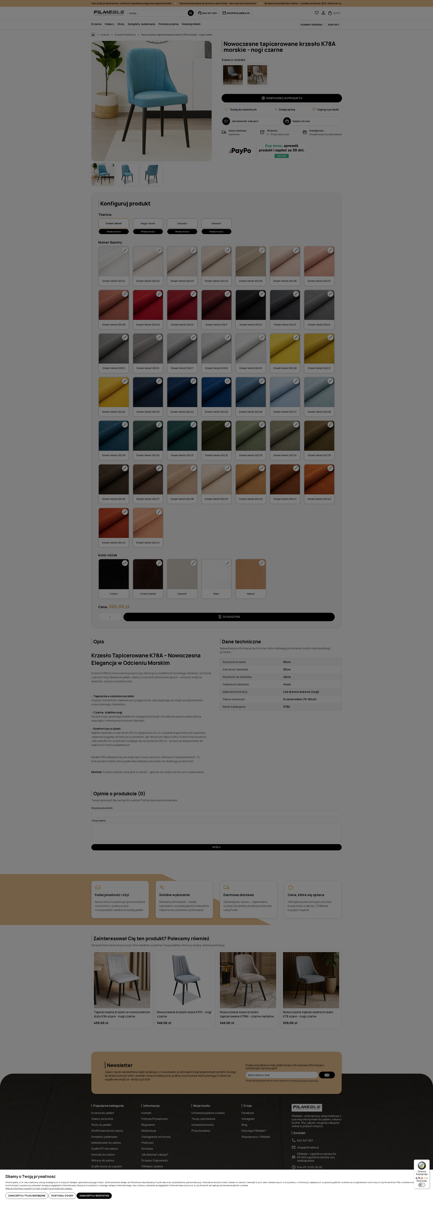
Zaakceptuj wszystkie (94, 1195)
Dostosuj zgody (62, 1195)
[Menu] (428, 1162)
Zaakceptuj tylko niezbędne (26, 1195)
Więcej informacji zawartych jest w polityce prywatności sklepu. (39, 1188)
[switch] (421, 1185)
